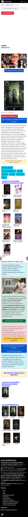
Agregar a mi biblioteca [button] (9, 116)
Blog (4, 493)
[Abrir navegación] (25, 1)
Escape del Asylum (6, 430)
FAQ (4, 492)
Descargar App (7, 498)
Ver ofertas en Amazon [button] (14, 351)
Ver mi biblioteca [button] (7, 13)
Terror (4, 177)
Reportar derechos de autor (10, 503)
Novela (12, 174)
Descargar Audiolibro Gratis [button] (14, 321)
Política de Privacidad (8, 500)
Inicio (2, 5)
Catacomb (21, 417)
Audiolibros (6, 496)
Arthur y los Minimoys (16, 210)
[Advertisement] (14, 30)
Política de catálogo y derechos (11, 501)
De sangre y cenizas (5, 196)
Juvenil (20, 171)
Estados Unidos (7, 168)
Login (21, 1)
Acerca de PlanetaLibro (8, 460)
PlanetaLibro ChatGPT (8, 495)
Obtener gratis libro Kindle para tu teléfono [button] (14, 347)
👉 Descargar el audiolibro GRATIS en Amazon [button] (14, 120)
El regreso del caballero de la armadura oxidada (6, 226)
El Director (16, 430)
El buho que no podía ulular (17, 225)
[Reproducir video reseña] (14, 60)
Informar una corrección (9, 505)
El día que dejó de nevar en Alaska (17, 196)
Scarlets (16, 443)
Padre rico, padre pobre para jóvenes (18, 241)
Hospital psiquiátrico (8, 171)
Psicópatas (20, 174)
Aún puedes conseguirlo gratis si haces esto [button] (14, 339)
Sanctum (5, 417)
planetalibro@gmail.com (10, 510)
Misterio (4, 174)
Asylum (5, 398)
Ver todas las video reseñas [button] (14, 70)
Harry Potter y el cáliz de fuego (6, 241)
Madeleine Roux (9, 5)
